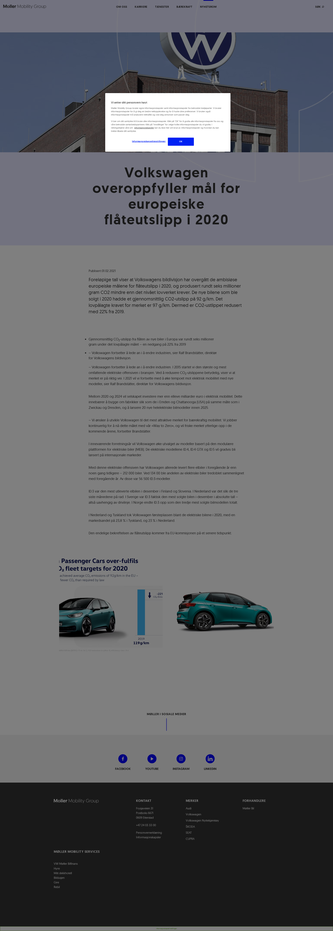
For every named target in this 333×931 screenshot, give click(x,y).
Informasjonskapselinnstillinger (149, 141)
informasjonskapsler (144, 127)
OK (180, 141)
